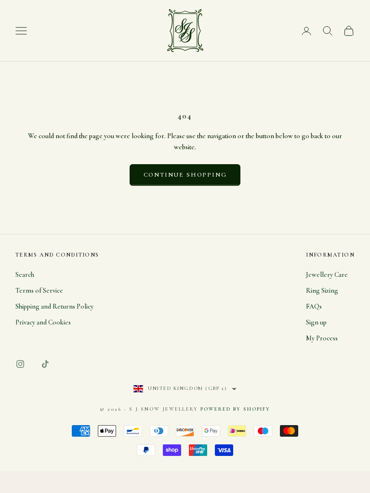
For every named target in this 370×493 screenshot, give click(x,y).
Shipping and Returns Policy (54, 306)
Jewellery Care (327, 275)
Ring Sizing (322, 290)
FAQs (314, 306)
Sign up (316, 322)
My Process (322, 338)
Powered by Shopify (235, 409)
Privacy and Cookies (43, 322)
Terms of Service (39, 290)
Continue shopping (185, 175)
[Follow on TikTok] (45, 364)
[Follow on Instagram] (20, 364)
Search (24, 275)
